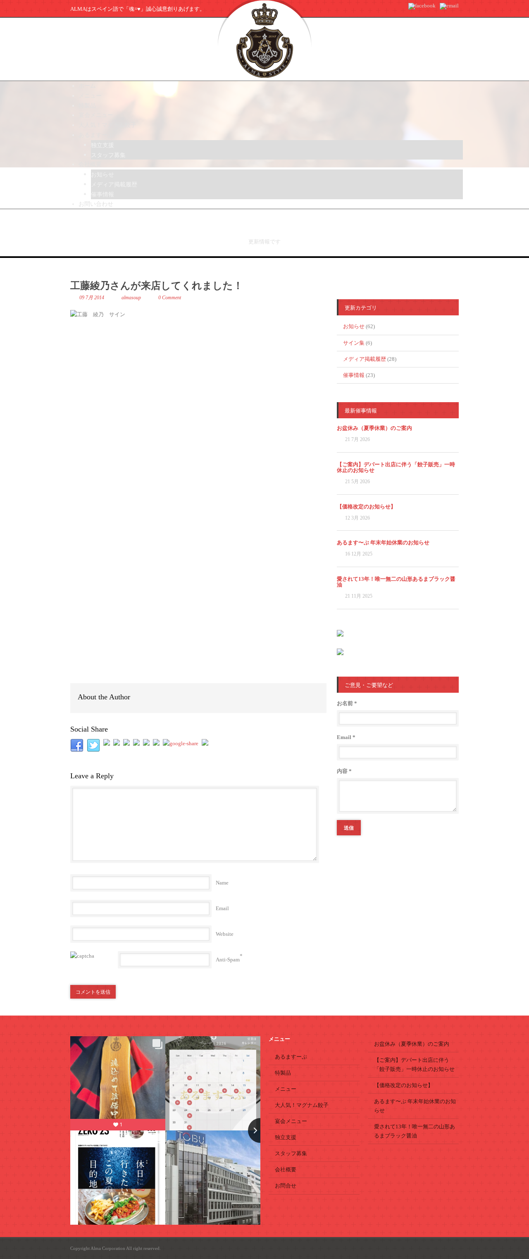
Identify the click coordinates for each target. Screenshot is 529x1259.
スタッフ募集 (291, 1153)
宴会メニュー (291, 1121)
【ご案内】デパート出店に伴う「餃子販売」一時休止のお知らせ (396, 467)
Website (225, 934)
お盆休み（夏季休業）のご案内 (374, 428)
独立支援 (285, 1137)
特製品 (283, 1073)
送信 (349, 827)
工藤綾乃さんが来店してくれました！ (156, 285)
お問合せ (285, 1186)
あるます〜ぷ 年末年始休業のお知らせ (383, 542)
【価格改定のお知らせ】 (366, 506)
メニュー (285, 1089)
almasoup (131, 297)
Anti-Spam (228, 959)
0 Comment (169, 297)
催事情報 (354, 375)
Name (222, 883)
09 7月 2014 (91, 297)
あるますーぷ (291, 1057)
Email (222, 908)
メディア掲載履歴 (364, 359)
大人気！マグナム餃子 (302, 1105)
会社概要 (285, 1169)
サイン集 (354, 343)
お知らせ (354, 326)
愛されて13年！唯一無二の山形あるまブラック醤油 (396, 582)
